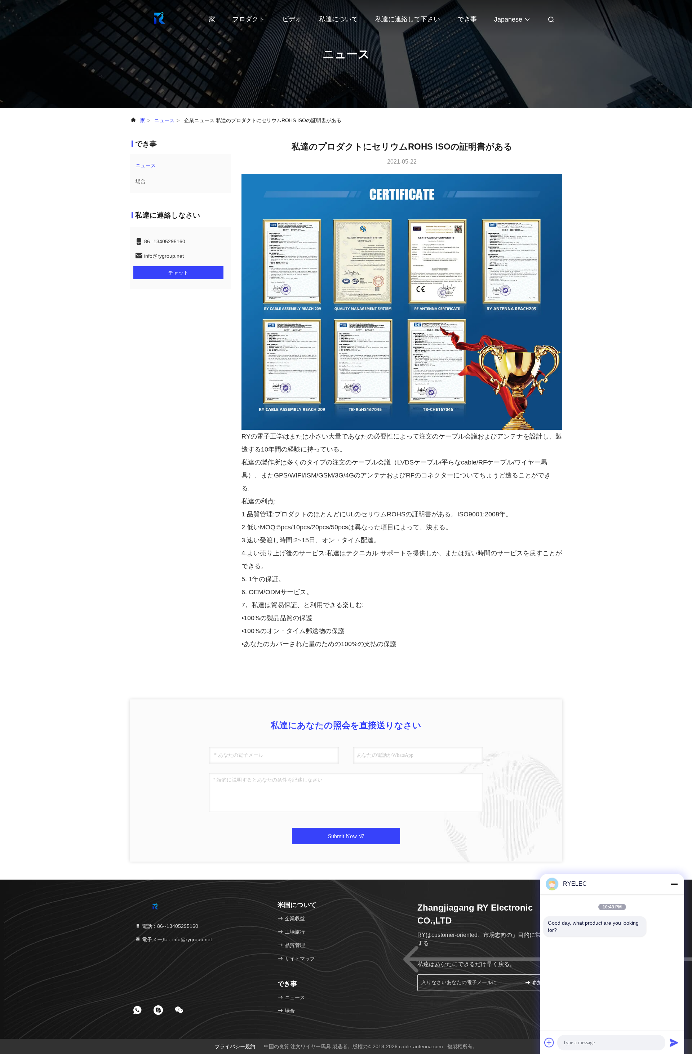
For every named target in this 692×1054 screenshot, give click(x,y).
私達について (338, 19)
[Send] (674, 1042)
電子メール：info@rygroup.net (176, 939)
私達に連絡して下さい (407, 19)
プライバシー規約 (235, 1046)
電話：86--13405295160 (169, 926)
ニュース (164, 120)
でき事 (467, 19)
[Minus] (674, 884)
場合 (141, 181)
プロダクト (248, 19)
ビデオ (292, 19)
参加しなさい (542, 983)
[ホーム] (158, 18)
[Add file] (549, 1042)
